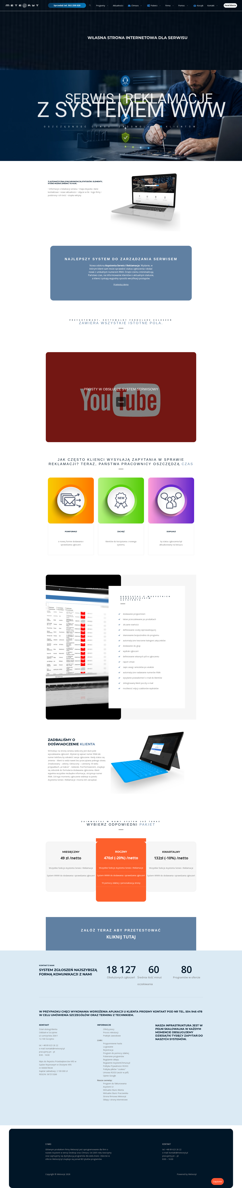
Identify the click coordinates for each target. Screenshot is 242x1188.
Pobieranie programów (113, 1056)
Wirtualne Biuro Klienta (113, 1090)
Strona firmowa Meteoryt (114, 1096)
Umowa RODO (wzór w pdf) (116, 1072)
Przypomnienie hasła (112, 1043)
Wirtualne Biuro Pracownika (115, 1093)
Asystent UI (108, 1086)
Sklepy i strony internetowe (115, 1099)
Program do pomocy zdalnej (116, 1053)
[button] (67, 5)
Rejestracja (108, 1050)
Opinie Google (109, 1075)
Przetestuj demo (121, 284)
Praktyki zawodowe (112, 1035)
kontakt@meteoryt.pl (178, 1152)
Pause (121, 402)
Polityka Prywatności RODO (115, 1066)
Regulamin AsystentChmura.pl (116, 1062)
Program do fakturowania (114, 1083)
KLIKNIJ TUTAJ (121, 937)
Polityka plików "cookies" (114, 1069)
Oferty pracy (108, 1029)
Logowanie (108, 1046)
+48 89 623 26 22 (173, 1149)
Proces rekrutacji (110, 1032)
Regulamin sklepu (111, 1059)
